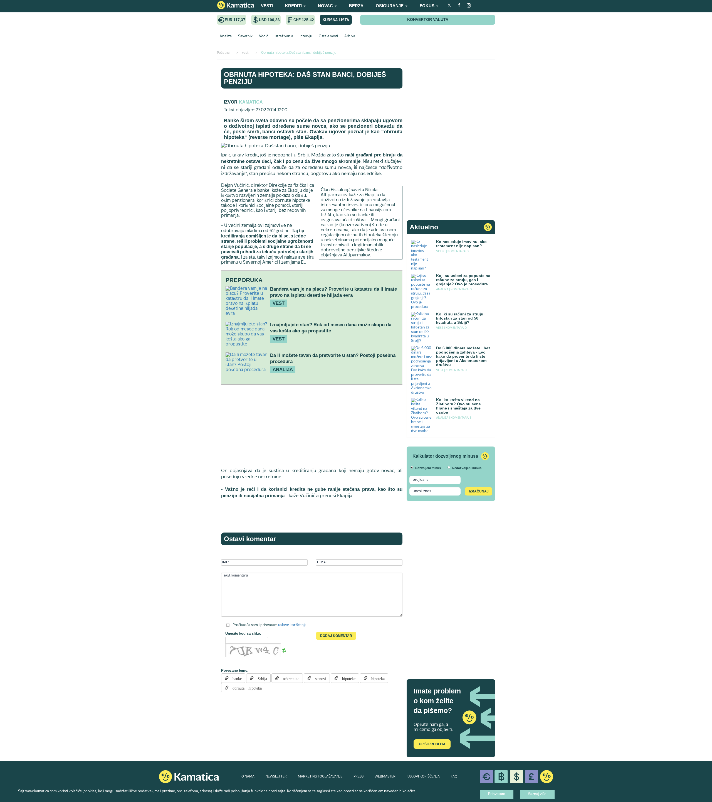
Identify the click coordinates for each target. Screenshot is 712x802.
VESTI (267, 5)
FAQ (454, 776)
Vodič (263, 36)
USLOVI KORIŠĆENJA (423, 776)
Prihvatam (496, 794)
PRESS (358, 776)
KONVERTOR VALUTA (427, 19)
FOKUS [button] (428, 5)
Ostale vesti (328, 36)
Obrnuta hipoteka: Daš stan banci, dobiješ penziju (305, 78)
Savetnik (245, 36)
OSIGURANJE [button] (390, 5)
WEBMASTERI (385, 776)
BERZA (356, 5)
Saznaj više (537, 794)
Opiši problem (432, 744)
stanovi (318, 678)
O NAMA (247, 776)
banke (235, 678)
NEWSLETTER (276, 776)
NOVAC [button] (326, 5)
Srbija (260, 678)
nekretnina (289, 678)
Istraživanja (284, 36)
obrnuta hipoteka (245, 687)
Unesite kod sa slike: (243, 633)
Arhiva (349, 36)
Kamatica (251, 102)
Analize (226, 36)
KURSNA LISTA (336, 20)
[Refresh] (284, 650)
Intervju (306, 36)
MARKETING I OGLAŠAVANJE (320, 776)
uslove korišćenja (292, 625)
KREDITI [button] (294, 5)
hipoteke (346, 678)
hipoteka (376, 678)
